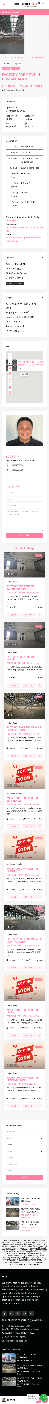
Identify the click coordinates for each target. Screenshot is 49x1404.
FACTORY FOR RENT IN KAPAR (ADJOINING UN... (21, 588)
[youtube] (24, 1313)
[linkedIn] (18, 1313)
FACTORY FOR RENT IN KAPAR (20, 658)
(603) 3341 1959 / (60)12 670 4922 (19, 1333)
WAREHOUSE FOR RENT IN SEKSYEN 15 (22, 870)
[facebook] (4, 1313)
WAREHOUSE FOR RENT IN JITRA (22, 1011)
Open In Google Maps (15, 283)
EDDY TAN (12, 456)
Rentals (6, 68)
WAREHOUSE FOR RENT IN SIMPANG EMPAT (22, 1079)
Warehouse (11, 794)
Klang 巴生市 (21, 90)
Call (14, 615)
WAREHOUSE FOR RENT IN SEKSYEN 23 (22, 799)
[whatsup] (11, 1313)
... (7, 602)
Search (24, 1177)
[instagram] (31, 1313)
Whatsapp (11, 220)
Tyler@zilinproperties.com (16, 1341)
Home (4, 57)
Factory (11, 57)
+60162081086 (17, 465)
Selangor (24, 273)
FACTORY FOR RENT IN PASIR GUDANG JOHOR (24, 729)
